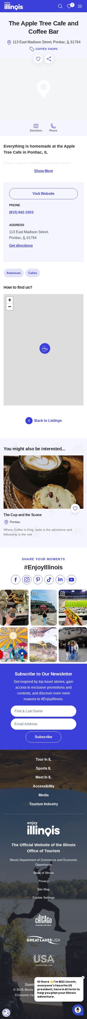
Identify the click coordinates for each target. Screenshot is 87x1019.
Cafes (32, 273)
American (13, 273)
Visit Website (43, 194)
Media (44, 795)
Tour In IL (44, 759)
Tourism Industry (43, 804)
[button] (44, 348)
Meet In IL (43, 777)
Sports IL (43, 768)
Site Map (43, 889)
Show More (43, 171)
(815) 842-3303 (21, 212)
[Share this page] (48, 58)
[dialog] (6, 1013)
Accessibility (43, 786)
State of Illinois (43, 873)
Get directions (21, 245)
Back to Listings (48, 420)
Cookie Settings (44, 897)
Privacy (43, 881)
